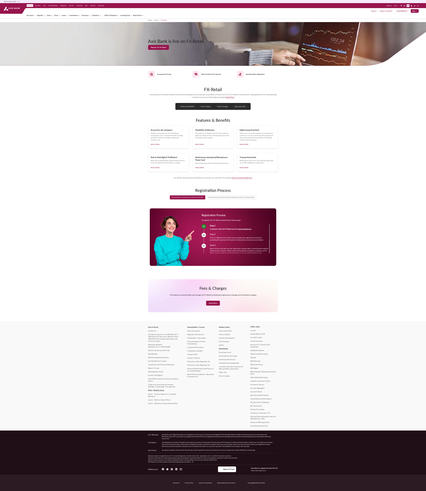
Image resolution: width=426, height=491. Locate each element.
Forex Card (165, 438)
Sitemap (253, 357)
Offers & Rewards (110, 15)
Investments (73, 15)
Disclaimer (176, 483)
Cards (49, 15)
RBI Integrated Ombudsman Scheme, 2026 (263, 373)
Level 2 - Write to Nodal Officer (159, 400)
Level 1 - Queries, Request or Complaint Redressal (162, 395)
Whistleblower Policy (156, 372)
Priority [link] (71, 5)
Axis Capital (235, 450)
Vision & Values (224, 334)
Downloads (223, 349)
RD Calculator (216, 442)
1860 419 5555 (172, 337)
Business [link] (37, 5)
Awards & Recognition (227, 338)
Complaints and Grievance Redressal (161, 365)
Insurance (85, 15)
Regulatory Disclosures (195, 334)
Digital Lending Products (259, 354)
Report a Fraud (228, 469)
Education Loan (167, 436)
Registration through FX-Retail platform (187, 197)
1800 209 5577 (172, 334)
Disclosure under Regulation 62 (198, 365)
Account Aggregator (257, 388)
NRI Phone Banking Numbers (158, 357)
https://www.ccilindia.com (242, 178)
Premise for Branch (257, 384)
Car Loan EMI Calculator (214, 446)
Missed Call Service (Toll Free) (158, 350)
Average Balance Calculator (170, 442)
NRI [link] (44, 5)
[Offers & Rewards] (118, 15)
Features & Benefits (187, 106)
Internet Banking (247, 436)
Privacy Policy (189, 483)
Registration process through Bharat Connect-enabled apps (231, 197)
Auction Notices (256, 392)
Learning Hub (125, 15)
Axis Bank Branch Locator (157, 361)
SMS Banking (152, 354)
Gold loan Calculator (210, 444)
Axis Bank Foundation (168, 450)
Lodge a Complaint (386, 11)
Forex (56, 15)
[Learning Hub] (131, 15)
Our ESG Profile (256, 337)
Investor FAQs (192, 354)
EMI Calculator (226, 442)
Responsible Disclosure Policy (226, 483)
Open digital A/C (402, 11)
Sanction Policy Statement (259, 402)
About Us (389, 5)
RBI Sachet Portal (256, 365)
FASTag (227, 436)
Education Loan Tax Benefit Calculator (194, 446)
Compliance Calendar (195, 351)
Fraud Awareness (256, 341)
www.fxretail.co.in (244, 229)
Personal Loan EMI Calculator (171, 444)
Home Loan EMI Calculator (242, 444)
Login (413, 11)
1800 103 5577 (153, 337)
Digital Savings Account (180, 434)
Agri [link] (86, 5)
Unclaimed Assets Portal (259, 426)
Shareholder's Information (196, 338)
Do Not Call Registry (155, 375)
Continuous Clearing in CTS (260, 413)
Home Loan (263, 434)
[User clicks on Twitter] (167, 469)
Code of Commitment (205, 483)
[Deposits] (44, 15)
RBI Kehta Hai (255, 361)
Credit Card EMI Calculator (240, 442)
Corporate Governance (195, 347)
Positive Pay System (257, 409)
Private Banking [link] (52, 5)
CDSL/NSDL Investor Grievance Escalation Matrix (163, 380)
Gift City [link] (93, 5)
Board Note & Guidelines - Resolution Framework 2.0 (200, 375)
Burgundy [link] (63, 5)
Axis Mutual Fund (181, 450)
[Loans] (67, 15)
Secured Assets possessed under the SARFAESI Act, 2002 (263, 418)
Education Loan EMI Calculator (171, 446)
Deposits (40, 15)
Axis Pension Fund (216, 450)
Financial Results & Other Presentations (196, 343)
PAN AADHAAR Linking (259, 377)
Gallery (221, 345)
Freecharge (251, 450)
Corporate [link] (79, 5)
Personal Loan (248, 434)
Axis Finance (206, 450)
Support (374, 11)
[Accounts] (34, 15)
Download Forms (225, 352)
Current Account (209, 434)
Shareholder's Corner (196, 327)
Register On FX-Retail (158, 47)
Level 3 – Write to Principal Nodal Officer (163, 403)
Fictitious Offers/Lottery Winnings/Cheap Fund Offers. (174, 462)
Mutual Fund (220, 436)
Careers (253, 330)
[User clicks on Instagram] (180, 469)
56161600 (160, 387)
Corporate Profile (225, 331)
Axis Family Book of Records (262, 436)
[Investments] (79, 15)
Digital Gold (211, 436)
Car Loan (256, 434)
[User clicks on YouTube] (172, 469)
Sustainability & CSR (257, 334)
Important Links (240, 106)
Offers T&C (223, 372)
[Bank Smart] (142, 15)
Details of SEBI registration (260, 422)
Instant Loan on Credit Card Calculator (261, 442)
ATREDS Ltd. (243, 450)
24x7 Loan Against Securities (189, 436)
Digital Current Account (195, 434)
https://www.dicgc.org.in (258, 470)
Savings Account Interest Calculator (190, 442)
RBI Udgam (254, 368)
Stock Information (193, 331)
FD (223, 434)
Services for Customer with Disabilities (260, 346)
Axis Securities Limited (195, 450)
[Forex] (59, 15)
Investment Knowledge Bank (229, 363)
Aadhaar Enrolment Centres (260, 381)
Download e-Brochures (227, 359)
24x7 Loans (176, 436)
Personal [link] (29, 5)
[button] (396, 6)
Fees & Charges (222, 106)
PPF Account (203, 436)
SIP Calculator (245, 446)
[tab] (187, 197)
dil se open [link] (101, 5)
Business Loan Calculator (225, 444)
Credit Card (239, 434)
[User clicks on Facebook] (163, 469)
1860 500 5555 (153, 339)
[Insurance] (89, 15)
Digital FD (218, 434)
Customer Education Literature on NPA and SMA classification (231, 368)
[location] (401, 6)
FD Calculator (206, 442)
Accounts (30, 15)
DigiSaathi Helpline (257, 350)
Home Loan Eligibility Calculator (260, 444)
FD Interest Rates (230, 434)
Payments (95, 15)
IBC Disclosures (256, 406)
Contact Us (152, 331)
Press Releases (224, 341)
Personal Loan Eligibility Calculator (192, 444)
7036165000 (165, 347)
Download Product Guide (228, 356)
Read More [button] (230, 97)
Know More (213, 303)
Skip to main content (10, 1)
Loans (64, 15)
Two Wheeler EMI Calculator (231, 446)
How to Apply (206, 106)
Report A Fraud (153, 368)
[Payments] (100, 15)
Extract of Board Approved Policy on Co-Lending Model (200, 370)
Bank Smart (137, 15)
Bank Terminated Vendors (259, 395)
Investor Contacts (193, 358)
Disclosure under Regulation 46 (198, 361)
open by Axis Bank (235, 436)
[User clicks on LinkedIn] (176, 469)
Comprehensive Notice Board (260, 399)
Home (150, 20)
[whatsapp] (404, 6)
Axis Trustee (227, 450)
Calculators (152, 442)
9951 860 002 (170, 387)
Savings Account (167, 434)
